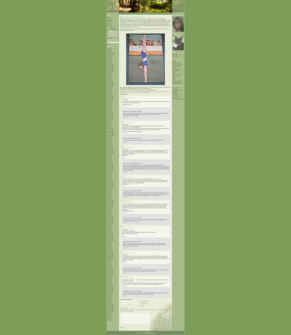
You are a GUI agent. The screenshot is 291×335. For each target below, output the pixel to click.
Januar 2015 (110, 234)
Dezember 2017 (110, 183)
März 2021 (109, 126)
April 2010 (109, 317)
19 (108, 34)
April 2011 (109, 299)
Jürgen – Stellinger (177, 75)
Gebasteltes (109, 20)
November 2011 (110, 289)
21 (111, 34)
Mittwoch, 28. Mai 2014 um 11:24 (128, 122)
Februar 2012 (110, 285)
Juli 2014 (109, 243)
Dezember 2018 (110, 166)
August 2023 (110, 87)
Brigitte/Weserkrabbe (126, 201)
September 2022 (110, 100)
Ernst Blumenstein (177, 69)
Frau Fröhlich (175, 70)
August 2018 (110, 171)
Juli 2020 (109, 138)
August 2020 (110, 137)
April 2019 (109, 160)
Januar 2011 (109, 304)
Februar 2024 (110, 80)
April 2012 (109, 282)
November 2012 (110, 272)
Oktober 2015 (110, 221)
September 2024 (110, 70)
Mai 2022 (109, 106)
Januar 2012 (110, 286)
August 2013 (110, 259)
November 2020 (110, 132)
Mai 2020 (109, 141)
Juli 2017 (109, 190)
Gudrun (174, 72)
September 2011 (110, 292)
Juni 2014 (109, 244)
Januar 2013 (110, 269)
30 (114, 36)
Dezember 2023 (110, 83)
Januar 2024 (110, 81)
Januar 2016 (110, 216)
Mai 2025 (109, 58)
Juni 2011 (109, 296)
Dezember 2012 (110, 270)
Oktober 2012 (110, 273)
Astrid (174, 60)
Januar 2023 (110, 94)
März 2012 (109, 283)
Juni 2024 (109, 74)
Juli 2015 (109, 225)
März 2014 (109, 248)
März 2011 (109, 301)
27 (110, 36)
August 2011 (110, 294)
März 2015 (109, 231)
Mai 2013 (109, 263)
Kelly (174, 76)
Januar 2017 (110, 199)
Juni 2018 (109, 174)
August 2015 (110, 224)
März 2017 (109, 196)
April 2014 (109, 247)
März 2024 (109, 78)
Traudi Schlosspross (177, 82)
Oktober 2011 (110, 291)
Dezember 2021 (110, 113)
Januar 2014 (110, 251)
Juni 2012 (109, 279)
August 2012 (110, 276)
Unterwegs (109, 26)
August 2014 (110, 241)
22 (112, 34)
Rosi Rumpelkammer (177, 80)
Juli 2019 (109, 155)
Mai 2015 (109, 228)
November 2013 (110, 254)
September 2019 (110, 152)
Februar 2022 (110, 110)
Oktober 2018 (110, 169)
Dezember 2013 (110, 253)
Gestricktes (109, 21)
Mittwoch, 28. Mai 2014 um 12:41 (128, 147)
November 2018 (110, 167)
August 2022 (110, 102)
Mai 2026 (109, 49)
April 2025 (109, 59)
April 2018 (109, 177)
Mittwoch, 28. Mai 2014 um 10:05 (128, 97)
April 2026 (109, 51)
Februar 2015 (110, 232)
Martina (174, 79)
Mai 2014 (109, 246)
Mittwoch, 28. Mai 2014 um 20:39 (128, 202)
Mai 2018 (109, 176)
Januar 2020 (110, 147)
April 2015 (109, 230)
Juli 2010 (109, 312)
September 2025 (110, 54)
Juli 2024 (109, 73)
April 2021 (109, 125)
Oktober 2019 (110, 151)
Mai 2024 (109, 76)
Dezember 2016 (110, 200)
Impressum (175, 55)
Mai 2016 (109, 211)
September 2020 (110, 135)
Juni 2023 (109, 89)
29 (112, 36)
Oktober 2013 (110, 256)
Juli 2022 (109, 103)
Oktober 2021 (110, 116)
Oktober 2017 (110, 186)
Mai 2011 (109, 298)
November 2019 (110, 150)
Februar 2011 (110, 302)
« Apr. (108, 38)
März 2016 (109, 214)
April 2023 (109, 91)
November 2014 (110, 237)
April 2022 (109, 107)
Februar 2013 (110, 267)
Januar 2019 (110, 164)
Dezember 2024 (110, 65)
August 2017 (110, 189)
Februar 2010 (110, 320)
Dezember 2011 (110, 288)
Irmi (123, 226)
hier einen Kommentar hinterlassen (127, 92)
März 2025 (109, 61)
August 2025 (110, 55)
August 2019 (110, 154)
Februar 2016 (110, 215)
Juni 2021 (109, 122)
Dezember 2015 (110, 218)
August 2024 (110, 71)
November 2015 (110, 219)
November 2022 (110, 97)
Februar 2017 (110, 198)
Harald (174, 73)
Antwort (124, 106)
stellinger (124, 96)
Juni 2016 (109, 209)
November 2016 (110, 202)
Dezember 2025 (110, 52)
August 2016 (110, 206)
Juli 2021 (109, 121)
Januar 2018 (110, 182)
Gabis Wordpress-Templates (150, 333)
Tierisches (109, 24)
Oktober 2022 (110, 99)
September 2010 (110, 309)
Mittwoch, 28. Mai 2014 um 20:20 (128, 177)
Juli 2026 (109, 48)
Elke (174, 67)
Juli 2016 (109, 208)
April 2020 (109, 142)
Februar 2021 (110, 128)
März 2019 (109, 161)
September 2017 (110, 187)
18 (116, 33)
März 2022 (109, 109)
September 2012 (110, 275)
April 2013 (109, 264)
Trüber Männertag (124, 329)
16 (114, 33)
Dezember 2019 (110, 148)
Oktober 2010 (110, 308)
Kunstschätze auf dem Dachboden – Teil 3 (162, 329)
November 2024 (110, 67)
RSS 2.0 (166, 91)
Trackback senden (140, 92)
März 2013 (109, 266)
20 (110, 34)
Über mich (175, 56)
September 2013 (110, 257)
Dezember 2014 (110, 235)
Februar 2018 (110, 180)
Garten (108, 18)
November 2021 (110, 115)
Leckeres (109, 23)
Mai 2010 (109, 315)
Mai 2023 (109, 90)
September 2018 (110, 170)
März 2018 (109, 179)
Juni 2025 (109, 57)
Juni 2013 (109, 262)
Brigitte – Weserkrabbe (178, 64)
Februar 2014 (110, 250)
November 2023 (110, 84)
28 (111, 36)
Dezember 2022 (110, 96)
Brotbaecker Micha (177, 66)
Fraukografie (175, 90)
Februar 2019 (110, 163)
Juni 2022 (109, 105)
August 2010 (110, 311)
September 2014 (110, 240)
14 (111, 33)
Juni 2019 (109, 157)
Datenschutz (175, 53)
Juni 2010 (109, 314)
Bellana (174, 62)
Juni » (111, 38)
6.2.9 (149, 332)
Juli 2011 (109, 295)
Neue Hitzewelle (180, 99)
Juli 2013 (109, 260)
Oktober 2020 (110, 134)
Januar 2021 (110, 129)
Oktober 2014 (110, 238)
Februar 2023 (110, 93)
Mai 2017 (109, 193)
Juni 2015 (109, 227)
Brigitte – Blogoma (177, 63)
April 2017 (109, 195)
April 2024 (109, 77)
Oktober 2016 (110, 203)
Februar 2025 (110, 62)
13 (110, 33)
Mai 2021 (109, 123)
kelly (123, 251)
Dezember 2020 (110, 131)
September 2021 (110, 118)
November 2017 (110, 185)
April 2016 (109, 212)
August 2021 (110, 119)
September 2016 (110, 205)
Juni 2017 (109, 192)
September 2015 (110, 222)
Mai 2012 (109, 280)
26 (108, 36)
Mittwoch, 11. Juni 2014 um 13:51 (128, 278)
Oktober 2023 (110, 86)
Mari (174, 77)
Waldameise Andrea (177, 83)
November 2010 (110, 307)
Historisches (175, 94)
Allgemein (109, 17)
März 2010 (109, 318)
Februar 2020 (110, 145)
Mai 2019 (109, 158)
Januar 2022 (110, 112)
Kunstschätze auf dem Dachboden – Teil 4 (133, 17)
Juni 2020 (109, 139)
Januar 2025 (110, 64)
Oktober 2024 (110, 68)
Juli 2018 (109, 173)
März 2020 (109, 144)
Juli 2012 (109, 278)
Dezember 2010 (110, 305)
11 (116, 32)
